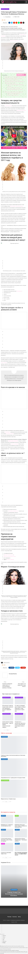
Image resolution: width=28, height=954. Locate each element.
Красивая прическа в (21, 110)
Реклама (9, 916)
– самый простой (8, 105)
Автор (19, 916)
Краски (16, 815)
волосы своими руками (15, 40)
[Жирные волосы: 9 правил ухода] (14, 789)
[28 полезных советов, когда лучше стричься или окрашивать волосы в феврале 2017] (7, 700)
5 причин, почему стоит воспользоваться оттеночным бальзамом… (14, 894)
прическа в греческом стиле (9, 556)
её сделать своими (10, 433)
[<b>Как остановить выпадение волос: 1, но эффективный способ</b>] (21, 847)
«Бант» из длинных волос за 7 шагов (14, 89)
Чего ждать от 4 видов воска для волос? (22, 685)
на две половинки (14, 444)
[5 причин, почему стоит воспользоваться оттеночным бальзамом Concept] (14, 745)
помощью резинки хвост (13, 510)
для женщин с (7, 432)
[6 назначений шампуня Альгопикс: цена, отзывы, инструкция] (7, 833)
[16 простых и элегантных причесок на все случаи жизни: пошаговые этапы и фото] (20, 717)
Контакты (15, 916)
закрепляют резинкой (13, 440)
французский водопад (8, 554)
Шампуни (3, 815)
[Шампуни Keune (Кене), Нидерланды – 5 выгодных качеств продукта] (21, 833)
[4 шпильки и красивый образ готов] (7, 847)
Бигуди (2, 843)
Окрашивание (4, 736)
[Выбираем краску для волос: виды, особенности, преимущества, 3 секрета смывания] (21, 819)
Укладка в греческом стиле (12, 95)
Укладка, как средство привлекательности (13, 76)
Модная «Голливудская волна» (13, 93)
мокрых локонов (10, 559)
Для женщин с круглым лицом (16, 206)
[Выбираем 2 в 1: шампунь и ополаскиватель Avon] (7, 819)
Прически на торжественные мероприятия (14, 91)
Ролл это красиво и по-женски (13, 87)
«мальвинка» (19, 291)
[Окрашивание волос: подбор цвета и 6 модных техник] (14, 767)
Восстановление (5, 780)
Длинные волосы (5, 9)
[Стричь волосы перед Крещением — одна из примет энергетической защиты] (7, 717)
